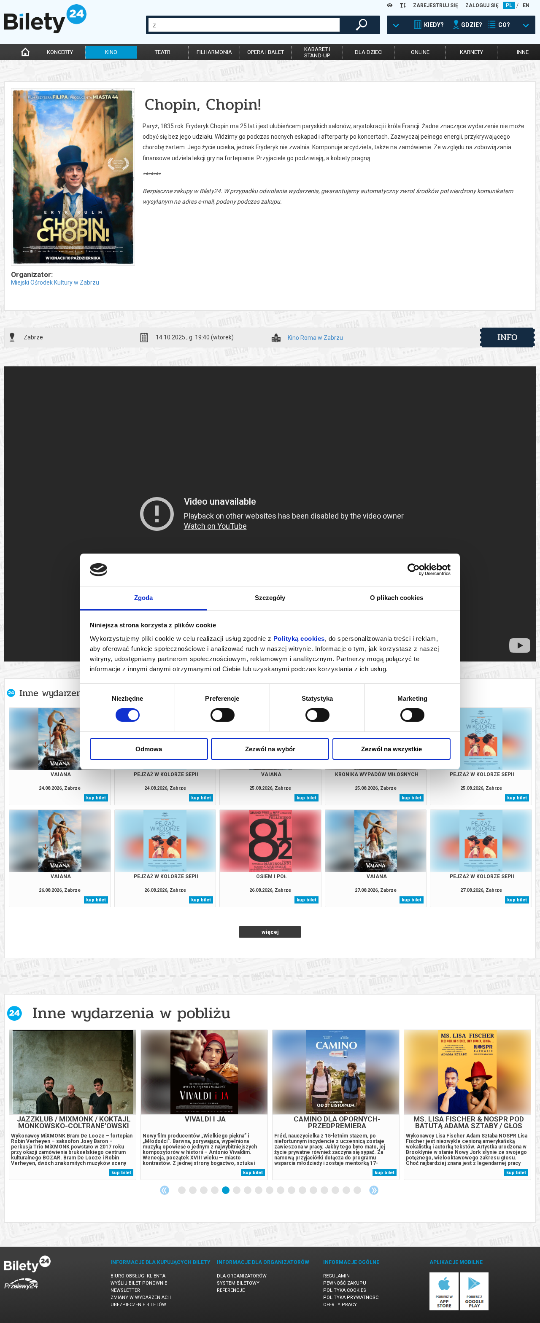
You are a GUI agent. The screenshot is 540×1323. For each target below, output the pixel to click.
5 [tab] (226, 1190)
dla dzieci (369, 52)
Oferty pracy (340, 1304)
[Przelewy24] (21, 1291)
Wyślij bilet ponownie (139, 1283)
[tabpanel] (72, 1105)
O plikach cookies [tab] (396, 597)
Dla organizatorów (242, 1276)
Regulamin (336, 1276)
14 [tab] (325, 1190)
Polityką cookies (299, 638)
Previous (164, 1190)
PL (509, 5)
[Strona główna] (45, 31)
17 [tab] (358, 1190)
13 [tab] (314, 1190)
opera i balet (265, 52)
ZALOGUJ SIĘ (482, 5)
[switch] (223, 715)
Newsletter (125, 1290)
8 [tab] (259, 1190)
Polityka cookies (344, 1290)
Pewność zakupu (344, 1283)
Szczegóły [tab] (270, 597)
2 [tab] (193, 1190)
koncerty (60, 52)
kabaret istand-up (317, 52)
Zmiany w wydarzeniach (141, 1297)
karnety (471, 52)
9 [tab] (270, 1190)
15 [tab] (336, 1190)
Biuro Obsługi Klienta (138, 1276)
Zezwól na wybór (270, 749)
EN (526, 5)
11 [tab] (292, 1190)
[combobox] (244, 25)
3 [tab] (204, 1190)
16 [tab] (347, 1190)
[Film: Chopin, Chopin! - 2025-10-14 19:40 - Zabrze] (72, 177)
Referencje (231, 1290)
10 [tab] (281, 1190)
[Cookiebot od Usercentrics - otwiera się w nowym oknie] (414, 569)
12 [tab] (303, 1190)
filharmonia (214, 52)
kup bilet (96, 798)
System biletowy (238, 1283)
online (420, 52)
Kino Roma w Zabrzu (315, 338)
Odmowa (148, 749)
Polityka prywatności (351, 1297)
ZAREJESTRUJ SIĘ (435, 5)
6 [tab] (237, 1190)
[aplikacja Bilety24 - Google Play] (474, 1309)
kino (111, 52)
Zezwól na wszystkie (391, 749)
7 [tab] (248, 1190)
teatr (162, 52)
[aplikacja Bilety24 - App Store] (444, 1309)
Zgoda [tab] (143, 597)
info (507, 337)
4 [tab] (215, 1190)
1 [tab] (182, 1190)
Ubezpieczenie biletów (138, 1304)
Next (373, 1190)
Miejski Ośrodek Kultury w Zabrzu (55, 282)
